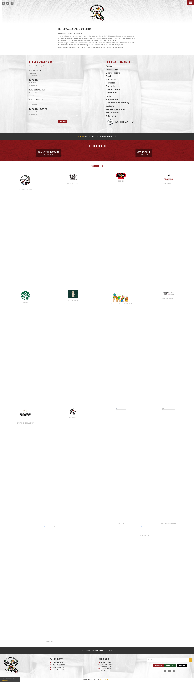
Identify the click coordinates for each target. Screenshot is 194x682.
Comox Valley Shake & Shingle (168, 524)
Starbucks (25, 303)
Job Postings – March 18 (38, 109)
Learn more (5, 680)
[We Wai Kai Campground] (25, 180)
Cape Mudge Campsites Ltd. (168, 298)
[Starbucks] (25, 295)
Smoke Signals (49, 641)
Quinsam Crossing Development (25, 423)
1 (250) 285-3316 (58, 662)
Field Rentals (110, 86)
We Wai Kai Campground (25, 190)
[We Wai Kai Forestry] (73, 294)
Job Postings (33, 80)
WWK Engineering (73, 418)
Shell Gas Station (144, 536)
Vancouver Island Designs (105, 679)
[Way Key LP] (121, 465)
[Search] (190, 660)
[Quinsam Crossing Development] (25, 414)
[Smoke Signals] (49, 582)
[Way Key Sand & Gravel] (73, 177)
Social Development (112, 112)
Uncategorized (33, 75)
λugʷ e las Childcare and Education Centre (121, 304)
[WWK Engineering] (73, 412)
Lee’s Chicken (121, 181)
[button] (190, 2)
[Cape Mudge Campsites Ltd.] (168, 293)
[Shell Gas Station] (145, 529)
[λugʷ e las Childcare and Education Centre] (120, 296)
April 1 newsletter (36, 70)
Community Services (112, 69)
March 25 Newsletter (37, 89)
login (41, 66)
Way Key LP (121, 524)
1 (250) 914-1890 (106, 662)
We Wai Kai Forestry (73, 300)
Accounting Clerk (143, 152)
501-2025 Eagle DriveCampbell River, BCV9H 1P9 (107, 668)
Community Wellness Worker (48, 152)
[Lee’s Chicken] (121, 176)
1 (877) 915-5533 (62, 664)
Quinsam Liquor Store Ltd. (169, 184)
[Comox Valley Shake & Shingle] (168, 465)
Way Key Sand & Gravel (73, 184)
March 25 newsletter (37, 99)
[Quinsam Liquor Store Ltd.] (168, 177)
